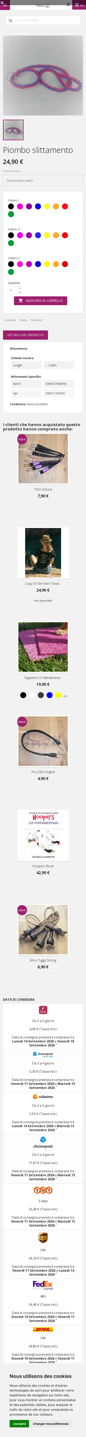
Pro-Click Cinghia (43, 772)
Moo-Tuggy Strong (43, 960)
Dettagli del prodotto (25, 335)
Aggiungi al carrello (40, 300)
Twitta (23, 320)
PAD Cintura (43, 489)
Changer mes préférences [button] (51, 1423)
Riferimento (18, 348)
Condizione (18, 404)
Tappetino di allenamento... (43, 678)
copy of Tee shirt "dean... (43, 583)
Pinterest (36, 320)
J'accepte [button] (19, 1423)
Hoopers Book (43, 866)
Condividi (10, 320)
